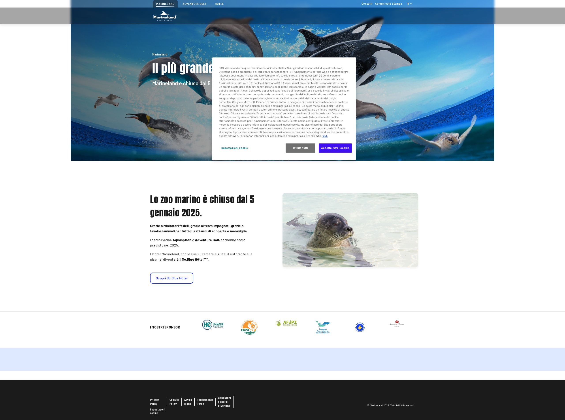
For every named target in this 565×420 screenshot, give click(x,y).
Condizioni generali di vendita (224, 401)
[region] (284, 108)
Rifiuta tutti (300, 147)
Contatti (367, 3)
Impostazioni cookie (157, 411)
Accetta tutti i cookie (335, 147)
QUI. (325, 135)
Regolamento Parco (205, 401)
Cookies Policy (174, 401)
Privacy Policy (154, 401)
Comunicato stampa (388, 3)
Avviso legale (188, 401)
